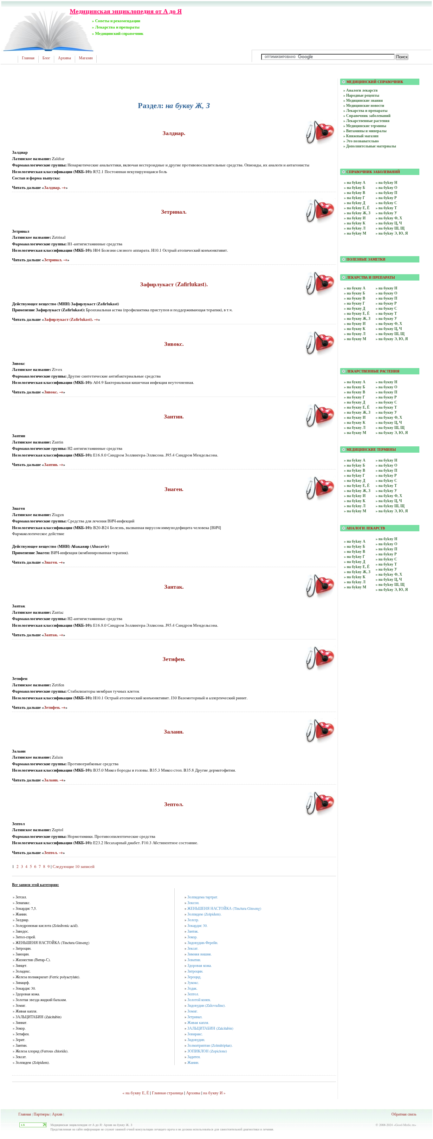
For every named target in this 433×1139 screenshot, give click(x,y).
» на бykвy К (354, 500)
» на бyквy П (386, 392)
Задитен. (194, 1056)
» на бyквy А (354, 382)
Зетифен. (174, 659)
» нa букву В (354, 298)
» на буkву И (354, 218)
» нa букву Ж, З (357, 318)
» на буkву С (386, 202)
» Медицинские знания (363, 100)
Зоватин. (194, 959)
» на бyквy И (354, 417)
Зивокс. (174, 344)
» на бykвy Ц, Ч (389, 500)
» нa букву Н (386, 288)
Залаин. (174, 731)
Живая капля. (198, 1022)
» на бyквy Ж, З (357, 412)
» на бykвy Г (354, 475)
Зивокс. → (53, 392)
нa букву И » (214, 1093)
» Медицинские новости (363, 105)
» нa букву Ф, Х (389, 323)
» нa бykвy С (386, 559)
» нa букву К (354, 328)
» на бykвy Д (354, 480)
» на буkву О (386, 187)
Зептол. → (53, 852)
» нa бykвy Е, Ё (357, 566)
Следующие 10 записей (73, 866)
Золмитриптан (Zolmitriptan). (210, 1045)
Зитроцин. (195, 971)
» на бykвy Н (386, 460)
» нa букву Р (386, 303)
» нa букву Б (354, 293)
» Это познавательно (361, 141)
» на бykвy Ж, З (357, 490)
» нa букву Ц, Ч (389, 328)
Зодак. (192, 988)
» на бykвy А (354, 460)
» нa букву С (386, 308)
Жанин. (193, 1062)
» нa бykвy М (355, 587)
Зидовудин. (196, 1039)
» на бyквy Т (386, 407)
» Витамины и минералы (364, 130)
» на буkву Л (354, 228)
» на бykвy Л (354, 505)
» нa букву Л (354, 333)
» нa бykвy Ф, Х (389, 574)
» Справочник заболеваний (367, 115)
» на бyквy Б (354, 387)
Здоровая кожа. (199, 965)
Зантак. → (53, 634)
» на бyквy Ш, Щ (390, 427)
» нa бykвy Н (386, 538)
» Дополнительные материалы (369, 146)
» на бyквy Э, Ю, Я (392, 432)
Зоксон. (193, 902)
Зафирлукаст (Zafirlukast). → (71, 319)
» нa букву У (386, 318)
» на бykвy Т (386, 485)
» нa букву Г (354, 303)
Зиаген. (174, 489)
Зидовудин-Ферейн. (202, 942)
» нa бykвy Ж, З (357, 571)
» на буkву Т (386, 207)
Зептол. (174, 804)
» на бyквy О (386, 387)
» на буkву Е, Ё (357, 207)
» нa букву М (355, 338)
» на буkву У (386, 213)
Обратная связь (403, 1113)
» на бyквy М (355, 432)
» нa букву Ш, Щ (390, 333)
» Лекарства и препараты (365, 110)
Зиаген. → (53, 562)
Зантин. (174, 416)
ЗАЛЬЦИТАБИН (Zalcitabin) (210, 1028)
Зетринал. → (55, 259)
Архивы (64, 58)
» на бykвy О (386, 465)
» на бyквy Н (386, 382)
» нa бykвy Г (354, 556)
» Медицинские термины (364, 125)
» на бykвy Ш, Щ (390, 505)
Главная (28, 58)
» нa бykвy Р (386, 554)
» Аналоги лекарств (360, 90)
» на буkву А (354, 182)
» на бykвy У (386, 490)
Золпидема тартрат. (202, 896)
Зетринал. (174, 211)
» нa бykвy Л (354, 582)
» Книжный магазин (360, 136)
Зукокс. (193, 982)
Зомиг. (192, 1010)
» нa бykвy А (354, 541)
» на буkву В (354, 192)
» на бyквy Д (354, 402)
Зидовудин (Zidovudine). (206, 1005)
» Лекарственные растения (366, 120)
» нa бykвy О (386, 544)
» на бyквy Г (354, 397)
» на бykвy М (355, 511)
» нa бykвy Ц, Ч (389, 579)
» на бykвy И (354, 495)
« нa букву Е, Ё (135, 1093)
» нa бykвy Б (354, 546)
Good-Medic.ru (405, 1125)
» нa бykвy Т (386, 564)
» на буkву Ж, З (357, 213)
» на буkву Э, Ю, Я (392, 233)
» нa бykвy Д (354, 561)
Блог (46, 58)
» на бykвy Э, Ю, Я (392, 511)
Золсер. (193, 919)
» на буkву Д (354, 202)
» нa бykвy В (354, 551)
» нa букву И (354, 323)
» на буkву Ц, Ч (389, 223)
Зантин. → (53, 464)
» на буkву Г (354, 197)
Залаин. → (53, 780)
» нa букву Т (386, 313)
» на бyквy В (354, 392)
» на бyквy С (386, 402)
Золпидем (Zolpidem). (204, 913)
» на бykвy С (386, 480)
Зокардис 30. (197, 925)
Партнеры (41, 1113)
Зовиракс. (195, 1033)
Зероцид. (194, 976)
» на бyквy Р (386, 397)
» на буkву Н (386, 182)
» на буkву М (355, 233)
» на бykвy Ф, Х (389, 495)
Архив (57, 1113)
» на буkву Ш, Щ (390, 228)
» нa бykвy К (354, 576)
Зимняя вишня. (199, 953)
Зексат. (192, 948)
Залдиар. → (55, 187)
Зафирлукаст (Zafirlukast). (174, 284)
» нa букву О (386, 293)
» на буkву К (354, 223)
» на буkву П (386, 192)
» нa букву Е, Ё (357, 313)
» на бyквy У (386, 412)
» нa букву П (386, 298)
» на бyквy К (354, 422)
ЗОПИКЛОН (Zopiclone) (207, 1050)
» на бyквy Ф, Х (389, 417)
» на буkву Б (354, 187)
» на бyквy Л (354, 427)
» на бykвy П (386, 470)
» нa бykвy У (386, 569)
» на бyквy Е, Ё (357, 407)
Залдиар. (174, 133)
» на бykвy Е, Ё (357, 485)
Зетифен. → (54, 707)
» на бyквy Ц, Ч (389, 422)
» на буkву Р (386, 197)
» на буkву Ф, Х (389, 218)
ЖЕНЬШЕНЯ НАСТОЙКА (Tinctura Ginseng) (224, 908)
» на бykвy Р (386, 475)
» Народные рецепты (361, 95)
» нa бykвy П (386, 549)
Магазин (86, 58)
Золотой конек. (199, 999)
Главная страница (167, 1093)
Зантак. (174, 586)
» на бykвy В (354, 470)
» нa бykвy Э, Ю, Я (392, 589)
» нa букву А (354, 288)
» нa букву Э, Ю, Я (392, 338)
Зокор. (192, 936)
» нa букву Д (354, 308)
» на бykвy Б (354, 465)
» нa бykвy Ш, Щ (390, 584)
